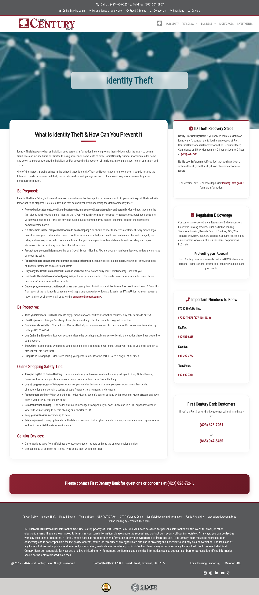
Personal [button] (188, 23)
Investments (245, 23)
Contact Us (160, 10)
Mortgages (226, 23)
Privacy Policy (30, 516)
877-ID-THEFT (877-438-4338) (194, 317)
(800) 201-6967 (154, 4)
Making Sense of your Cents (107, 10)
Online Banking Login (74, 10)
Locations (178, 10)
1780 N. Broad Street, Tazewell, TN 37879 (140, 563)
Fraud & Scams (138, 10)
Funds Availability (195, 516)
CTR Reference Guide (131, 516)
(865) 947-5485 (211, 441)
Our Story (172, 23)
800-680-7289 (185, 374)
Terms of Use (86, 516)
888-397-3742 (185, 356)
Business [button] (206, 23)
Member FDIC (233, 563)
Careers (196, 10)
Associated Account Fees (222, 516)
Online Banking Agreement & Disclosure (129, 521)
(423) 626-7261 (119, 4)
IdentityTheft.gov (231, 183)
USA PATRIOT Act (106, 516)
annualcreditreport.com (86, 296)
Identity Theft (49, 516)
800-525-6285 (185, 336)
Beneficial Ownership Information (164, 516)
